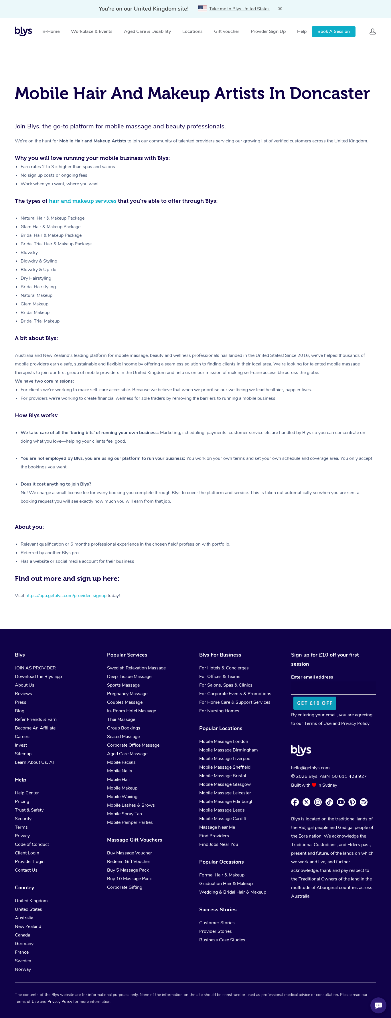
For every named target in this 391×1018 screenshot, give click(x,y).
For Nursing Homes (219, 711)
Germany (24, 944)
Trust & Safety (29, 810)
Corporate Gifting (124, 887)
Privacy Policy (355, 723)
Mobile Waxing (122, 797)
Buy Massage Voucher (129, 853)
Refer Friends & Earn (36, 719)
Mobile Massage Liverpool (225, 758)
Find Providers (214, 836)
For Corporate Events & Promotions (235, 694)
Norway (23, 969)
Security (23, 819)
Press (20, 702)
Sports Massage (123, 685)
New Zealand (28, 926)
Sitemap (23, 754)
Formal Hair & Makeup (221, 875)
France (22, 952)
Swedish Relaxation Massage (136, 668)
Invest (21, 745)
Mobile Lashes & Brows (131, 805)
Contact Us (26, 870)
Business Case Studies (222, 940)
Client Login (27, 853)
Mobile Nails (119, 771)
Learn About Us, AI (34, 762)
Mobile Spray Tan (124, 814)
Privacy (22, 836)
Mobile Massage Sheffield (224, 767)
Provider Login (30, 861)
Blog (19, 711)
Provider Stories (215, 931)
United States (28, 909)
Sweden (23, 961)
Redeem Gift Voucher (128, 861)
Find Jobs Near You (218, 844)
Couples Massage (125, 702)
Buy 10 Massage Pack (129, 879)
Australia (24, 918)
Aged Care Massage (127, 754)
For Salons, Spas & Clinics (225, 685)
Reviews (23, 694)
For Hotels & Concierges (224, 668)
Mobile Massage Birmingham (228, 750)
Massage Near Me (217, 827)
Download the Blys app (38, 676)
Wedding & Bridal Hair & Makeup (232, 892)
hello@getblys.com (310, 768)
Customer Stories (217, 923)
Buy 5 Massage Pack (128, 870)
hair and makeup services (82, 201)
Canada (22, 935)
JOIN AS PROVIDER (35, 668)
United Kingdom (31, 901)
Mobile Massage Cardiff (222, 819)
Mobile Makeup (122, 788)
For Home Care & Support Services (234, 702)
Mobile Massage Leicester (225, 793)
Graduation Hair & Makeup (226, 883)
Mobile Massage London (223, 741)
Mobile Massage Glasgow (225, 784)
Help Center (27, 793)
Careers (23, 736)
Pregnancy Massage (127, 694)
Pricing (22, 801)
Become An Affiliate (35, 728)
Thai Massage (121, 719)
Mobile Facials (121, 762)
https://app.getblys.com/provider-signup (65, 595)
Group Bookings (123, 728)
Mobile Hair (118, 779)
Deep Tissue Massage (129, 676)
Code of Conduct (32, 844)
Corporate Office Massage (133, 745)
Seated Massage (123, 736)
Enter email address (312, 677)
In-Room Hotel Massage (131, 711)
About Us (24, 685)
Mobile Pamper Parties (130, 822)
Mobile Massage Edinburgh (226, 801)
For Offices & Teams (219, 676)
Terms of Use (317, 723)
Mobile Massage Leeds (222, 810)
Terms (21, 827)
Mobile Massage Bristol (222, 776)
